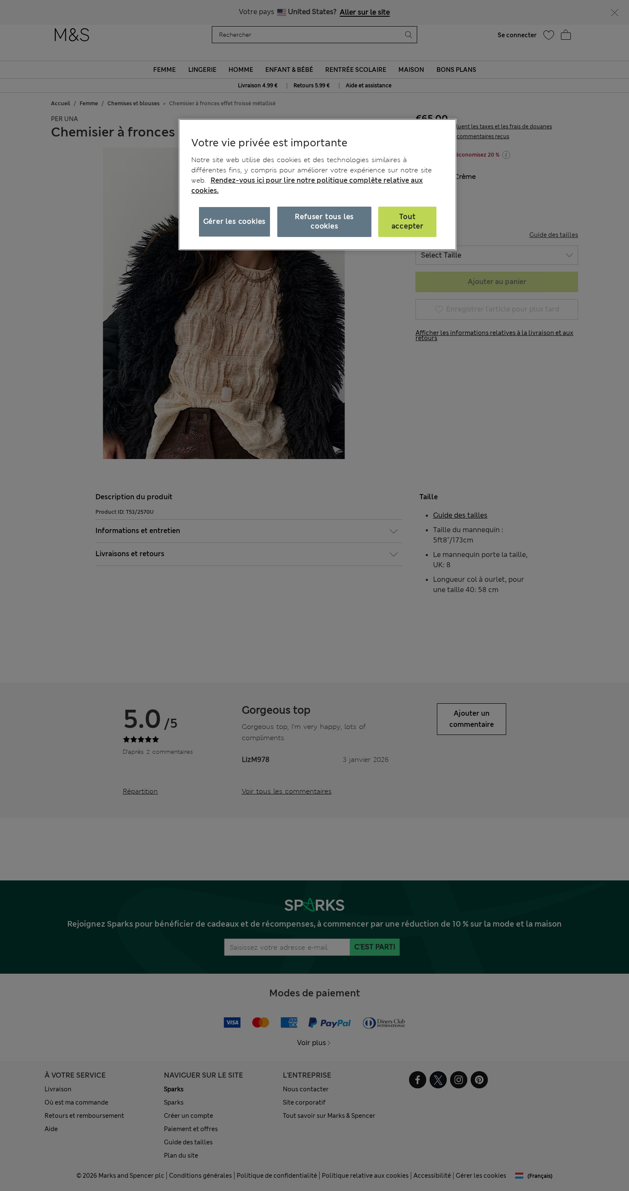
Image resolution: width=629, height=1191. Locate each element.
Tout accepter (408, 221)
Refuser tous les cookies (324, 221)
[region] (317, 184)
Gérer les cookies (234, 221)
